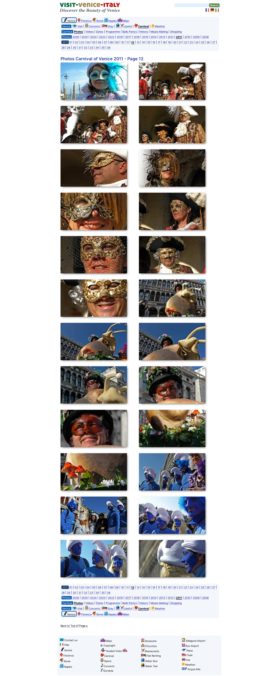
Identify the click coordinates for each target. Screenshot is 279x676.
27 (213, 42)
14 (143, 42)
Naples (112, 20)
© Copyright (107, 645)
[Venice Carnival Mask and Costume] (99, 82)
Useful (128, 26)
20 (175, 42)
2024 (93, 36)
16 (153, 42)
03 (82, 42)
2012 (170, 36)
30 (74, 47)
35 (103, 47)
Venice (68, 650)
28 (63, 47)
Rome (99, 20)
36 (108, 47)
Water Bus (151, 661)
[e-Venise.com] (207, 10)
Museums (151, 640)
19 (169, 42)
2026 (76, 36)
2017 (128, 36)
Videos (89, 31)
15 (148, 42)
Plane (189, 650)
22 (185, 42)
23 (191, 42)
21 (180, 42)
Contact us (70, 640)
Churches (151, 646)
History (143, 31)
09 (117, 42)
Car (188, 659)
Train (190, 655)
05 (93, 42)
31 (80, 47)
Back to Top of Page (73, 625)
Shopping (176, 31)
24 (197, 42)
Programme (113, 31)
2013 (162, 36)
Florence (86, 20)
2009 (196, 36)
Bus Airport (192, 645)
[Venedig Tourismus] (212, 10)
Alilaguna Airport (195, 640)
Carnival (109, 655)
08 (111, 42)
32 (85, 47)
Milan (126, 20)
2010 (187, 36)
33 (91, 47)
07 (105, 42)
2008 (205, 36)
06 (99, 42)
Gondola (108, 670)
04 (88, 42)
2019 (120, 36)
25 (202, 42)
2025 (84, 36)
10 (122, 42)
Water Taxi (151, 666)
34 (97, 47)
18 (164, 42)
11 (127, 42)
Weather (160, 26)
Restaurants (152, 651)
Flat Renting (154, 655)
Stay (110, 26)
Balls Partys (129, 31)
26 (208, 42)
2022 (111, 36)
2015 (145, 36)
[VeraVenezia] (217, 10)
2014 (154, 36)
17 (159, 42)
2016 (137, 36)
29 (68, 47)
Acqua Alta (194, 669)
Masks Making (159, 31)
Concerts (94, 26)
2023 (102, 36)
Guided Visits (114, 651)
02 (76, 42)
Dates (99, 31)
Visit (80, 26)
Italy (66, 644)
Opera (107, 661)
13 (138, 42)
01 (70, 42)
